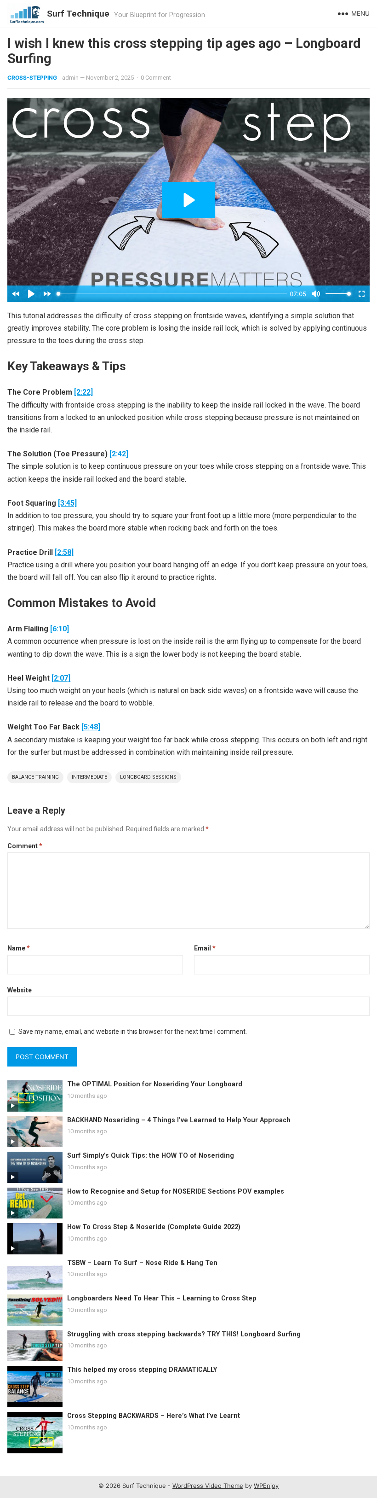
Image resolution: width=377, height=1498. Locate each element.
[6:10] (59, 628)
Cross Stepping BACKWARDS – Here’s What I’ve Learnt (153, 1416)
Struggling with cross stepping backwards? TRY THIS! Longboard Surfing (184, 1334)
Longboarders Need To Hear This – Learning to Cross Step (162, 1298)
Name (18, 948)
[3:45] (67, 503)
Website (19, 990)
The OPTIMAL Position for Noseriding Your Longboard (154, 1084)
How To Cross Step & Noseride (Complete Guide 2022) (153, 1227)
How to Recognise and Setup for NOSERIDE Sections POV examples (175, 1191)
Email (205, 948)
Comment (24, 846)
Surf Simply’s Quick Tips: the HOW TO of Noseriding (150, 1156)
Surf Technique (78, 13)
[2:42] (118, 453)
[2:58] (64, 552)
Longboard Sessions (148, 777)
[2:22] (83, 392)
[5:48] (90, 727)
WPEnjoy (266, 1485)
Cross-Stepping (32, 77)
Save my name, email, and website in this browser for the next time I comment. (132, 1031)
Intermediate (89, 777)
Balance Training (35, 777)
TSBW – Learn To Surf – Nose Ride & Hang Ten (142, 1263)
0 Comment (156, 77)
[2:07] (60, 678)
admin (70, 77)
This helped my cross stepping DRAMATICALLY (142, 1370)
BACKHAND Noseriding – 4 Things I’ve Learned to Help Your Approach (179, 1120)
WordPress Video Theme (207, 1485)
